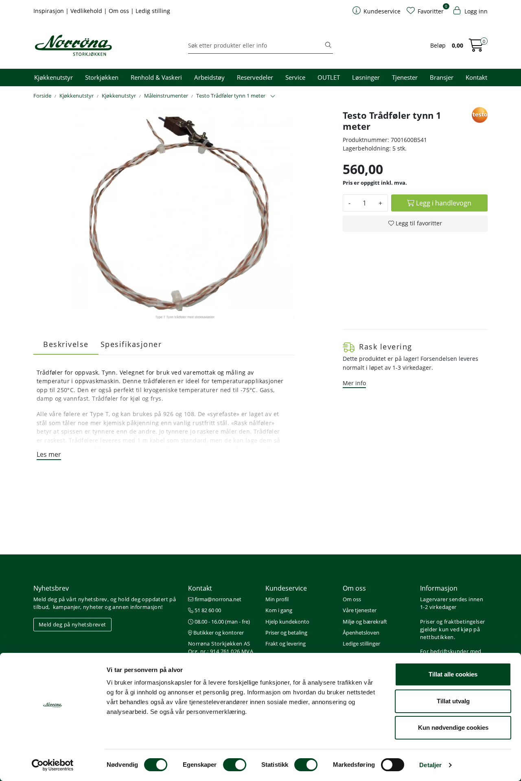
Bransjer (441, 77)
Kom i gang (278, 610)
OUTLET (328, 77)
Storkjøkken (101, 77)
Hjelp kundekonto (287, 621)
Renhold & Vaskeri (156, 77)
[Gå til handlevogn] (476, 48)
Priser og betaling (286, 632)
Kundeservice (286, 588)
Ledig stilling (153, 11)
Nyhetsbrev (51, 588)
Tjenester (405, 77)
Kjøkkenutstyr (53, 77)
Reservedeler (255, 77)
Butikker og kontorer (218, 632)
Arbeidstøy (209, 77)
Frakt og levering (285, 643)
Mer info (354, 383)
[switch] (234, 764)
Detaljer (430, 764)
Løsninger (366, 77)
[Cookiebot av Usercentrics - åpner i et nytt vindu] (52, 765)
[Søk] (328, 45)
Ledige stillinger (361, 643)
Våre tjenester (360, 610)
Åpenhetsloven (361, 632)
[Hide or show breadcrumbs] (272, 96)
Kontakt (476, 77)
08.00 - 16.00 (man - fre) (221, 621)
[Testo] (480, 115)
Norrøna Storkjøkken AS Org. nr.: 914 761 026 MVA (220, 647)
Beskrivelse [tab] (66, 344)
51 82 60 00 (207, 610)
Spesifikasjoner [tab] (131, 344)
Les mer (49, 454)
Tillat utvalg (453, 701)
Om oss (120, 11)
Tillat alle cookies (453, 674)
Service (295, 77)
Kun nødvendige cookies (453, 727)
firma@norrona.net (217, 599)
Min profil (277, 599)
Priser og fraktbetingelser (452, 621)
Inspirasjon (49, 11)
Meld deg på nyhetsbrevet (72, 624)
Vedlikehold (87, 11)
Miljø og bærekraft (365, 621)
